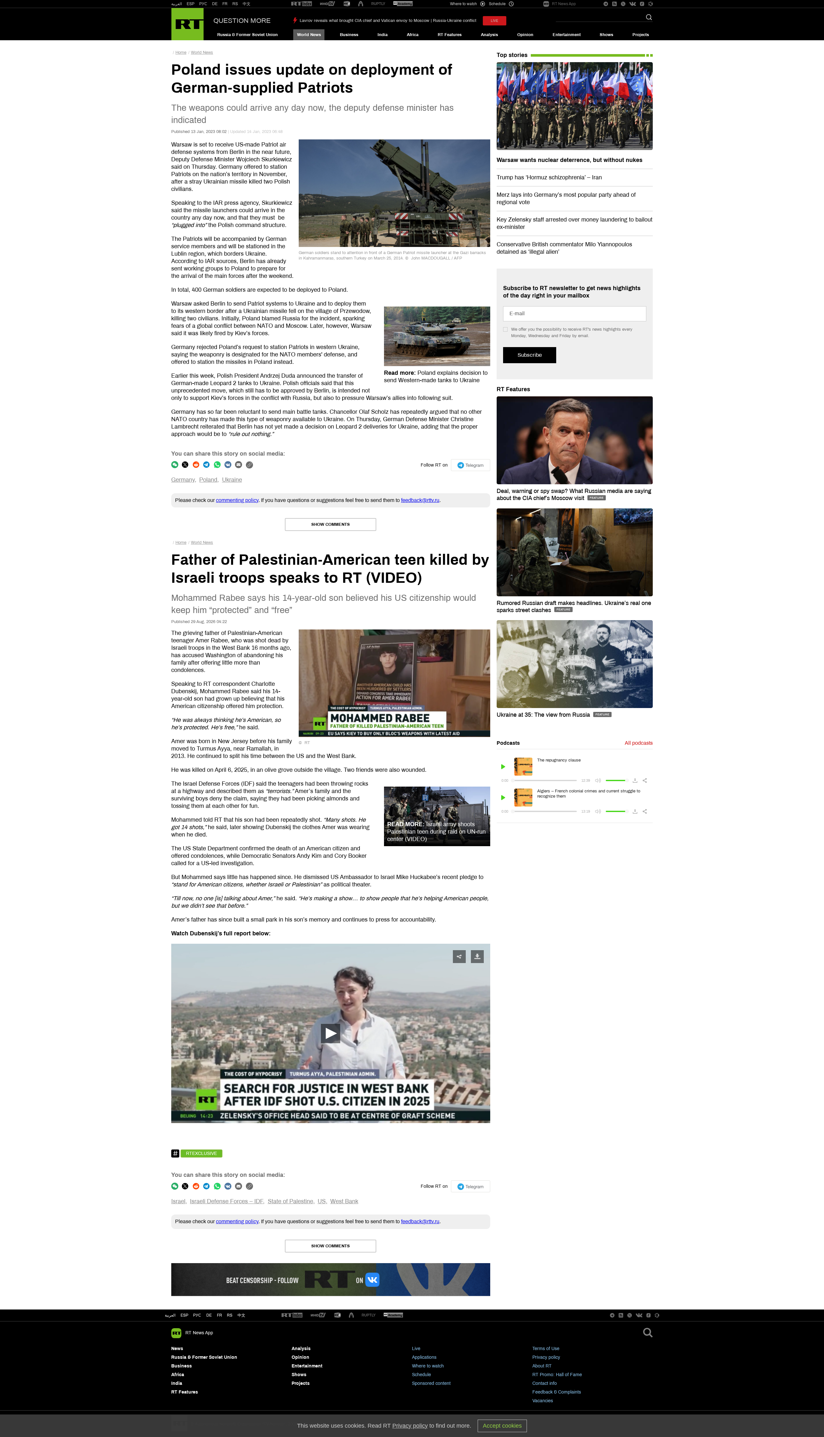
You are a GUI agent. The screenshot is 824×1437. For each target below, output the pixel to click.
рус (197, 1315)
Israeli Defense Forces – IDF (226, 1201)
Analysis (489, 35)
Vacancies (542, 1400)
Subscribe (530, 355)
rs (229, 1315)
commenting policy (237, 500)
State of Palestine (290, 1201)
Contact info (544, 1383)
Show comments (330, 524)
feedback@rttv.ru (420, 500)
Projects (640, 35)
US (322, 1201)
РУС (203, 4)
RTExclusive (201, 1153)
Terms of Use (545, 1348)
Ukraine (232, 480)
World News (309, 35)
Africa (412, 35)
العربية (176, 4)
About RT (542, 1366)
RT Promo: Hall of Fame (557, 1374)
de (209, 1315)
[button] (330, 1033)
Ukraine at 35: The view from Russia (544, 715)
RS (235, 4)
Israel (178, 1201)
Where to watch (428, 1366)
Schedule (421, 1374)
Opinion (525, 35)
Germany (183, 480)
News (177, 1348)
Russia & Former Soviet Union (247, 35)
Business (349, 35)
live (494, 21)
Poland (208, 480)
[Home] (187, 24)
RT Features (450, 35)
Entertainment (567, 35)
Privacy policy (546, 1357)
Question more (242, 20)
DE (215, 4)
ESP (190, 4)
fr (219, 1315)
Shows (606, 35)
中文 (246, 4)
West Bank (344, 1201)
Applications (424, 1357)
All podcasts (639, 743)
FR (225, 4)
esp (184, 1315)
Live (416, 1348)
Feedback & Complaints (556, 1392)
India (383, 35)
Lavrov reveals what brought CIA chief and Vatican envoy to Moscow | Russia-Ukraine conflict (388, 20)
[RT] (301, 4)
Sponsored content (431, 1383)
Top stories (512, 55)
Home (180, 52)
